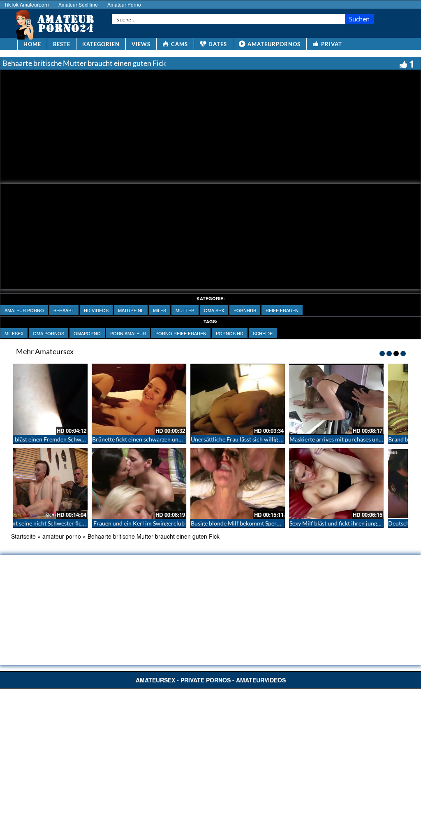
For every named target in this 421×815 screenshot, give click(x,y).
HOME (32, 44)
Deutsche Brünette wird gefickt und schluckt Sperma (82, 523)
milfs (159, 310)
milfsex (14, 333)
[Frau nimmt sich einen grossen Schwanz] (358, 399)
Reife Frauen (282, 310)
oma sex (214, 310)
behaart (63, 310)
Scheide (263, 333)
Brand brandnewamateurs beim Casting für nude (78, 439)
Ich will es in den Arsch (260, 523)
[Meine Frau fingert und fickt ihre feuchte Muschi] (260, 399)
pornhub (245, 310)
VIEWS (141, 44)
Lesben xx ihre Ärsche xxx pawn (161, 523)
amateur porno (24, 310)
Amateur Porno (124, 4)
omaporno (87, 333)
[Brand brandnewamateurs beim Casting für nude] (62, 399)
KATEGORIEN (101, 44)
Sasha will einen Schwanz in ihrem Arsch (165, 439)
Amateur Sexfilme (78, 4)
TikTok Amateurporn (26, 4)
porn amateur (128, 333)
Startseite (23, 536)
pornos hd (229, 333)
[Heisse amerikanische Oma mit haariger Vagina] (358, 483)
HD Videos (96, 310)
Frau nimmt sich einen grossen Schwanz (362, 439)
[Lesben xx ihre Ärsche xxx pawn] (161, 483)
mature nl (130, 310)
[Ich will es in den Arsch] (260, 483)
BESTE (61, 44)
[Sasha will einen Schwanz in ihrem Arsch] (161, 399)
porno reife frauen (180, 333)
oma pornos (48, 333)
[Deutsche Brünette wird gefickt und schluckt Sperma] (62, 483)
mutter (185, 310)
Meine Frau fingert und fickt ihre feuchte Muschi (274, 439)
